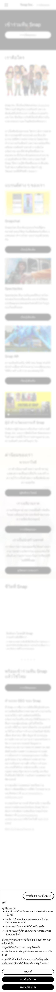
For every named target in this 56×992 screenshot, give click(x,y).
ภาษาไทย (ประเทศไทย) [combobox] (37, 895)
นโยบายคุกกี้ (35, 963)
